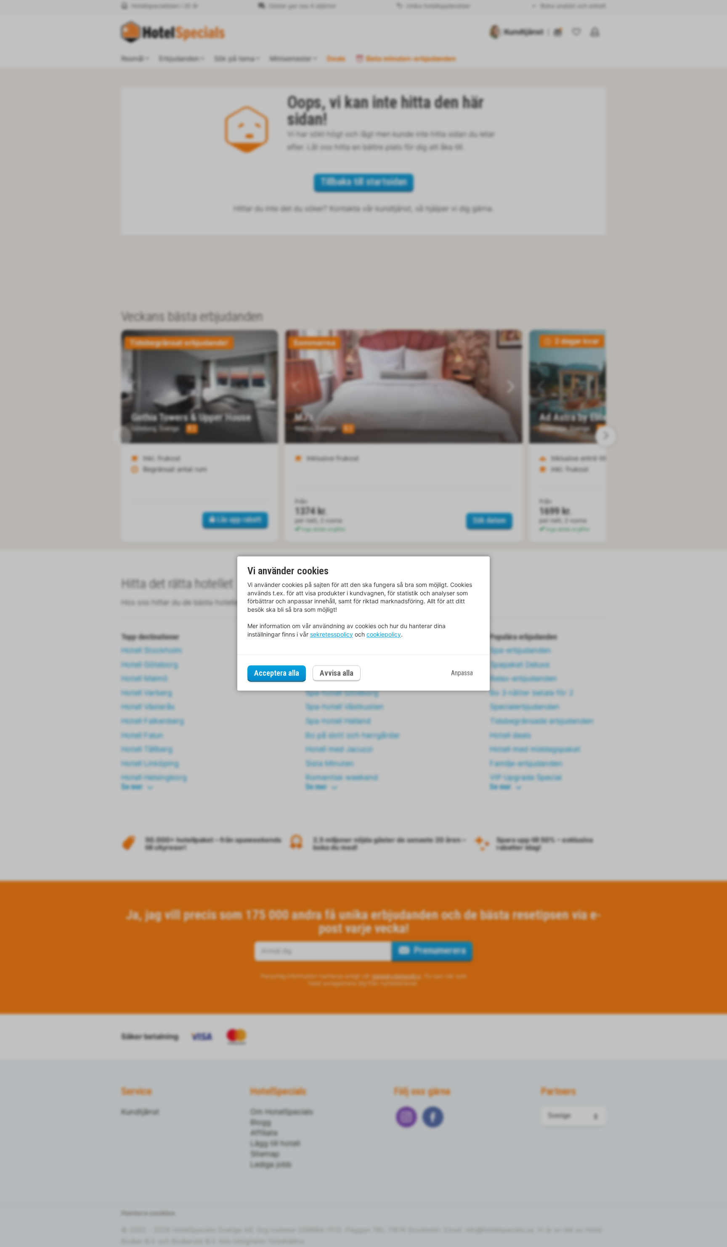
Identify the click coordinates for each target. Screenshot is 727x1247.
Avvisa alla (336, 673)
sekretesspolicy (331, 634)
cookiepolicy (383, 634)
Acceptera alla (276, 673)
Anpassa (462, 673)
